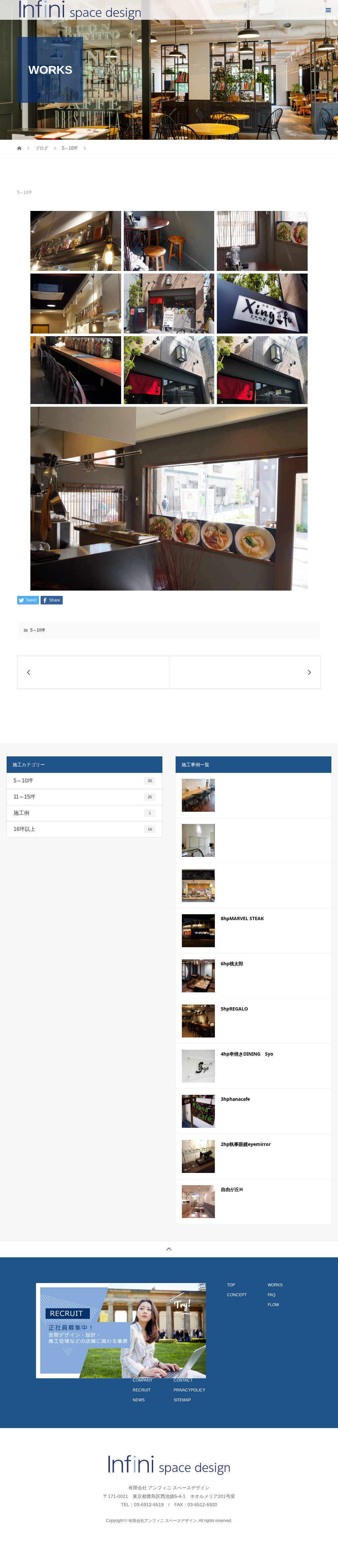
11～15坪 (83, 797)
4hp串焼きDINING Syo (247, 1054)
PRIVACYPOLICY (189, 1390)
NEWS (139, 1400)
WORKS (275, 1285)
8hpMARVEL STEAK (242, 918)
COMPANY (142, 1380)
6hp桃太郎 (232, 963)
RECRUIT (142, 1390)
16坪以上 (83, 829)
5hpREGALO (234, 1009)
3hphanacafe (235, 1099)
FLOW (273, 1304)
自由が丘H (232, 1189)
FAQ (271, 1295)
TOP (231, 1285)
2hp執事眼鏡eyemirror (246, 1144)
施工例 (82, 813)
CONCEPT (237, 1295)
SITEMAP (182, 1400)
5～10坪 (24, 192)
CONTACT (183, 1380)
